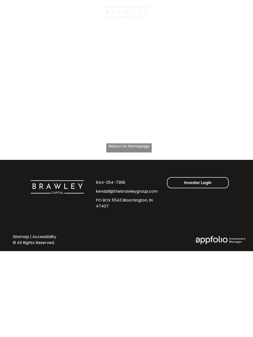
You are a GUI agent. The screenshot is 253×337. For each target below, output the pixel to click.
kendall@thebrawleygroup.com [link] (127, 191)
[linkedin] (193, 198)
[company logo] (57, 180)
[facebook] (171, 198)
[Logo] (126, 8)
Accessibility (44, 237)
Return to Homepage (128, 146)
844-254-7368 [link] (110, 182)
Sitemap (21, 237)
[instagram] (182, 198)
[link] (212, 13)
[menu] (10, 12)
